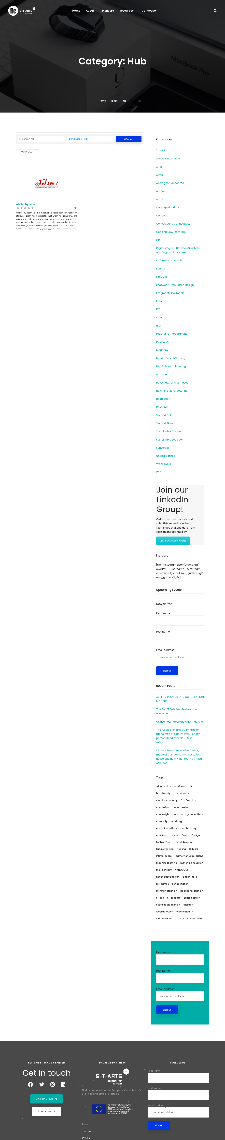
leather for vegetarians (189, 856)
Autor (159, 199)
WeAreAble (163, 464)
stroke (160, 897)
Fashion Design (191, 835)
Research (162, 407)
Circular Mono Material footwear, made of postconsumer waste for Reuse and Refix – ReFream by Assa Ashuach (179, 757)
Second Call (163, 415)
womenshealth (165, 918)
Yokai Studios (195, 918)
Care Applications (167, 207)
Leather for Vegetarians (171, 334)
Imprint (87, 1124)
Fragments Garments (170, 293)
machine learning (166, 863)
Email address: (165, 650)
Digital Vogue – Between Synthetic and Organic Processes (178, 250)
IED (158, 309)
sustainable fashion (168, 904)
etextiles (161, 835)
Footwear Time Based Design (175, 285)
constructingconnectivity (188, 814)
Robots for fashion (191, 890)
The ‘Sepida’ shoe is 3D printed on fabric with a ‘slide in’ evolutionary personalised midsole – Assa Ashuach (178, 736)
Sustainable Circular (169, 431)
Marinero (162, 350)
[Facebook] (30, 1084)
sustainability (192, 897)
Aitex (159, 167)
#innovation (163, 786)
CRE (158, 240)
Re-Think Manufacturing (171, 391)
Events (160, 269)
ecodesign (177, 821)
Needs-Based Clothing (170, 358)
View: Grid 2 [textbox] (27, 152)
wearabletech (164, 911)
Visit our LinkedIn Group (173, 540)
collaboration (181, 807)
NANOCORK (182, 869)
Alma (159, 175)
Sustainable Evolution (169, 440)
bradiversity (163, 793)
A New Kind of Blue (168, 158)
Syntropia (162, 448)
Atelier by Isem (25, 204)
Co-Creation (188, 800)
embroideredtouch (167, 828)
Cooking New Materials (171, 232)
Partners (162, 374)
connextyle (162, 814)
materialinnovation (191, 863)
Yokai (180, 918)
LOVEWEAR (163, 342)
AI (191, 786)
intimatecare (164, 856)
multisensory (164, 869)
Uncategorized (165, 456)
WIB (158, 472)
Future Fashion (165, 849)
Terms (86, 1131)
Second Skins (164, 423)
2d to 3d (161, 150)
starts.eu (113, 1094)
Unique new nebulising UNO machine (179, 722)
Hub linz (193, 849)
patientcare (190, 876)
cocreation (162, 807)
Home (102, 100)
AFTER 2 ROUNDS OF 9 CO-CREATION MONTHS (180, 699)
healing (181, 849)
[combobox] (27, 152)
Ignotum (161, 317)
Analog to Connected (170, 183)
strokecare (174, 897)
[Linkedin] (63, 1084)
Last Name (163, 632)
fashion (174, 835)
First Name (163, 613)
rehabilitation (180, 884)
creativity (161, 821)
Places (114, 100)
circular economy (166, 800)
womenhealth (184, 911)
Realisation (163, 399)
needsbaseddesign (167, 876)
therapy (188, 904)
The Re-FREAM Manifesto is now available (176, 711)
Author (160, 191)
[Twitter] (42, 1084)
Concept (162, 215)
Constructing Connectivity (173, 224)
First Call (161, 277)
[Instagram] (52, 1084)
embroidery (189, 828)
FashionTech (163, 842)
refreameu (162, 884)
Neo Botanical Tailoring (171, 366)
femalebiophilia (184, 842)
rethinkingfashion (166, 890)
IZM (158, 326)
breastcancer (182, 793)
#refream (180, 786)
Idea (159, 301)
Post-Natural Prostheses (172, 383)
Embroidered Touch (169, 260)
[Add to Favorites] (75, 208)
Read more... (46, 229)
